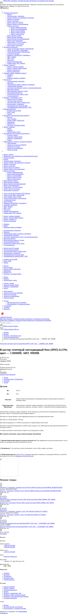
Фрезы (9, 128)
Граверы (9, 130)
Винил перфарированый (18, 27)
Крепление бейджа (13, 89)
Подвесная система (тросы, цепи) (17, 94)
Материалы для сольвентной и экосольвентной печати (21, 156)
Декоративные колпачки (14, 86)
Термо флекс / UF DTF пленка (16, 42)
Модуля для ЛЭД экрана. (15, 99)
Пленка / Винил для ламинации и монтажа (20, 17)
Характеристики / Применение (13, 379)
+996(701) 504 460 (9, 552)
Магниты (10, 83)
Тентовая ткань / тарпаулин (15, 16)
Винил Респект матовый (15, 37)
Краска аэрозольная (13, 71)
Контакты (7, 309)
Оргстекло (10, 60)
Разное (9, 140)
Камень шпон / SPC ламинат (16, 63)
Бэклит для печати (13, 21)
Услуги (6, 301)
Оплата (6, 382)
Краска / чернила (9, 65)
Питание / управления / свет (13, 97)
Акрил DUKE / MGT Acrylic (12, 196)
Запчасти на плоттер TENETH (16, 145)
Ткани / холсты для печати (15, 44)
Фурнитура (7, 79)
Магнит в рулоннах (13, 19)
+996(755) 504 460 (9, 545)
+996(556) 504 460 (9, 547)
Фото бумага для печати (14, 45)
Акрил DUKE (8, 201)
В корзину (3, 372)
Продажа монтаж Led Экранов (16, 302)
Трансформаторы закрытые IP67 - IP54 (19, 107)
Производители (8, 578)
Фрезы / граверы (9, 127)
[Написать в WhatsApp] (4, 613)
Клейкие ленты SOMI (14, 110)
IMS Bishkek (23, 611)
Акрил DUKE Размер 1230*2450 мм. (18, 52)
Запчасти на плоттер (13, 146)
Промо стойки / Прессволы (15, 120)
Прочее (9, 114)
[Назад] (1, 484)
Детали (6, 377)
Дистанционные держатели (15, 81)
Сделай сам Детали (13, 53)
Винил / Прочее (8, 154)
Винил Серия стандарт (18, 32)
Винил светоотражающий (19, 29)
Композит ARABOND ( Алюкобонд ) (19, 55)
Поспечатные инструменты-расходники (16, 133)
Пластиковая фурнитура (14, 92)
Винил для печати (13, 26)
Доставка (6, 307)
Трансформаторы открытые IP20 (17, 106)
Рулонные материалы (10, 13)
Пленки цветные (9, 158)
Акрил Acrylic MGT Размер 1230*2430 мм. (20, 48)
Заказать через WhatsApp (7, 374)
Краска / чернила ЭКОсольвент (17, 68)
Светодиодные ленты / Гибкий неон (18, 102)
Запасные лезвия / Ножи (14, 137)
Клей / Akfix (11, 112)
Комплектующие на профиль (16, 78)
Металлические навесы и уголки (17, 91)
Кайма (9, 76)
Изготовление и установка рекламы (18, 304)
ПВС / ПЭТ (10, 58)
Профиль (10, 75)
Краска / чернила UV (13, 70)
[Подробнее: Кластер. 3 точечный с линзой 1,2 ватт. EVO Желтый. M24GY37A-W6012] (1, 518)
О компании (7, 306)
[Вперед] (1, 486)
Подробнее (3, 498)
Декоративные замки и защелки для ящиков (21, 84)
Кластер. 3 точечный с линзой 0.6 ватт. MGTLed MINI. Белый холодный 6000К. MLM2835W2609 (30, 491)
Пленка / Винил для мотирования (17, 24)
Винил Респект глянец (14, 35)
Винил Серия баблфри (18, 31)
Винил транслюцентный (15, 40)
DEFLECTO (11, 123)
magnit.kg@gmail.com (10, 556)
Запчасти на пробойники (15, 148)
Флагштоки (10, 122)
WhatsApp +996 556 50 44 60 (25, 456)
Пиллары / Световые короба (16, 125)
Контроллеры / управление (15, 104)
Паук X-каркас (11, 119)
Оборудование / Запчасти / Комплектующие (17, 141)
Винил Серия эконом (17, 34)
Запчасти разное (12, 150)
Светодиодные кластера (14, 101)
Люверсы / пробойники (14, 138)
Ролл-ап (9, 117)
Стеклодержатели (12, 96)
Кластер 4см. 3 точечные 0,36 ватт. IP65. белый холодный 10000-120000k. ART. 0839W (27, 502)
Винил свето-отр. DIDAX (15, 22)
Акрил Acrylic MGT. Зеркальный (17, 50)
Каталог (6, 334)
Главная (6, 332)
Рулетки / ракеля (12, 135)
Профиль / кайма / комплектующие (15, 73)
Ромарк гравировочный (14, 62)
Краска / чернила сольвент (15, 66)
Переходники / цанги (14, 132)
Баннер (9, 14)
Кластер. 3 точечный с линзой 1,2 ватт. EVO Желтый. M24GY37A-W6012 (23, 514)
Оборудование (11, 143)
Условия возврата (9, 579)
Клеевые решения (9, 109)
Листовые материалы (10, 47)
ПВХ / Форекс (11, 57)
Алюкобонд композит (10, 205)
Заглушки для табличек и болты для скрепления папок (24, 88)
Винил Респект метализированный (18, 39)
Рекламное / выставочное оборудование (16, 115)
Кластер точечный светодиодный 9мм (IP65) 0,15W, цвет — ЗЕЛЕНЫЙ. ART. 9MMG (26, 526)
